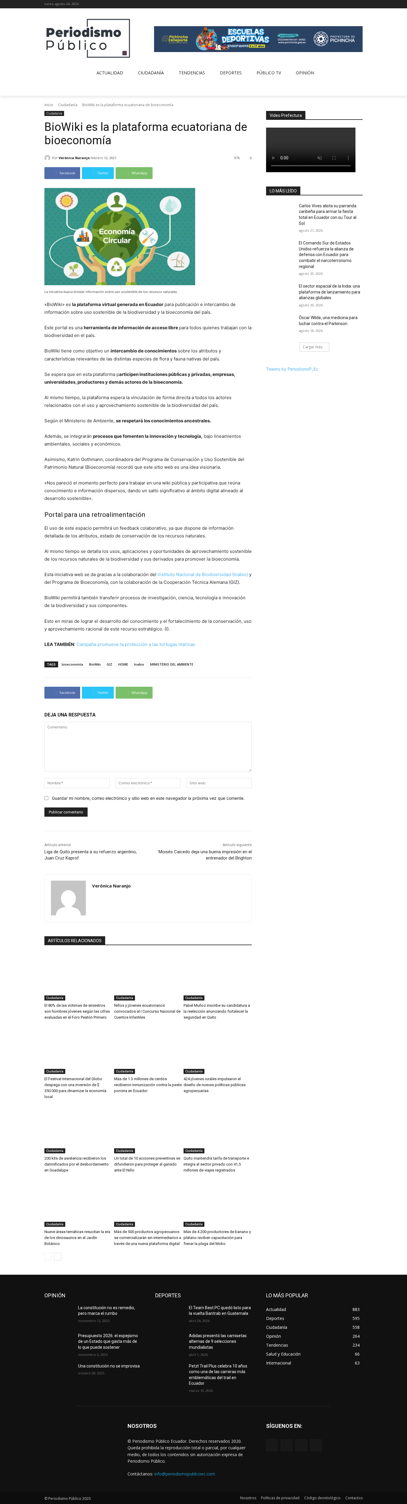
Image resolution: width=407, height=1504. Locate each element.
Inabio (139, 664)
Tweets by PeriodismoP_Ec (292, 368)
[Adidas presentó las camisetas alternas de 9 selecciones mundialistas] (169, 1343)
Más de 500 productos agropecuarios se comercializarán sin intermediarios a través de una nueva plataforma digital (147, 1237)
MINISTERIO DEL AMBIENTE (171, 664)
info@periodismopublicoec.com (184, 1474)
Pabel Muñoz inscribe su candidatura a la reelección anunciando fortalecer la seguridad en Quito (217, 1011)
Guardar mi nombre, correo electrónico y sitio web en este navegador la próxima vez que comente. (148, 798)
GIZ (109, 664)
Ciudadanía (67, 104)
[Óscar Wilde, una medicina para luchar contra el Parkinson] (280, 325)
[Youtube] (359, 4)
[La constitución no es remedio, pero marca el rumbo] (58, 1315)
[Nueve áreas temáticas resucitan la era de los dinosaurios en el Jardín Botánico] (78, 1203)
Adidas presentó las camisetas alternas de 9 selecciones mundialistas (218, 1341)
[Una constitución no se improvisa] (58, 1373)
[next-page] (57, 1256)
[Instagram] (342, 4)
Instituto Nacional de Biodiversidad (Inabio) (203, 574)
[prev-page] (48, 1256)
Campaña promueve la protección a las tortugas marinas (136, 644)
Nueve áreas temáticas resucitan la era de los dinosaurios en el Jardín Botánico (77, 1237)
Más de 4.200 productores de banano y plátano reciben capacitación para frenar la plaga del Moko (217, 1237)
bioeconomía (72, 664)
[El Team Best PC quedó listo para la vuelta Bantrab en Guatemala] (169, 1315)
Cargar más (312, 346)
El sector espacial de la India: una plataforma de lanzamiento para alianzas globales (329, 292)
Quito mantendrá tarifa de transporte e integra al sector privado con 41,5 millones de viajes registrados (216, 1164)
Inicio (48, 104)
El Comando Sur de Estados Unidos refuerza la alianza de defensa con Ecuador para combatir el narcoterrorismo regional (326, 255)
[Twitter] (350, 4)
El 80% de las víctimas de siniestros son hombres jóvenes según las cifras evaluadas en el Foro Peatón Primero (77, 1011)
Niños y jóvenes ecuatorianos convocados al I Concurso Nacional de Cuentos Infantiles (147, 1011)
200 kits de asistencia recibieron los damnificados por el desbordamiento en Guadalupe (76, 1164)
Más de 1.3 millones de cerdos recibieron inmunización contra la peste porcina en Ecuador (148, 1085)
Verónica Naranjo (74, 158)
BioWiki (95, 664)
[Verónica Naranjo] (48, 158)
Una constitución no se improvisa (109, 1366)
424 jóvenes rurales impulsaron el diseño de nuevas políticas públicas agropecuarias (215, 1085)
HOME (123, 664)
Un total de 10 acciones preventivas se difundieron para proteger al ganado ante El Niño (147, 1164)
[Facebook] (334, 4)
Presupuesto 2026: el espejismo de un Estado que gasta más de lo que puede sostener (108, 1341)
